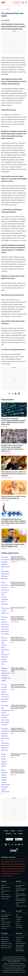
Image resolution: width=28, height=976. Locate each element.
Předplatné (8, 833)
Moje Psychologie (5, 861)
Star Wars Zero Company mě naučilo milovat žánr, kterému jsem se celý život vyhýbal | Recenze (19, 707)
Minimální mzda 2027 (20, 943)
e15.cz (2, 9)
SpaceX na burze (5, 937)
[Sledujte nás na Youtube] (19, 844)
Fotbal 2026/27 (19, 917)
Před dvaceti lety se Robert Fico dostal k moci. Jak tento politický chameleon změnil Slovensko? (18, 584)
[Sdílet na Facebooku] (9, 393)
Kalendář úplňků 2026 (6, 896)
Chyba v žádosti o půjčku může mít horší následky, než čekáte (18, 669)
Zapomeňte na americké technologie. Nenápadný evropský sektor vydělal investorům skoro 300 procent (13, 421)
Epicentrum (3, 885)
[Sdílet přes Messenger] (15, 393)
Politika (3, 911)
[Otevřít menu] (25, 2)
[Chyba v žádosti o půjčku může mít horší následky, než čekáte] (6, 674)
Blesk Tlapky (14, 861)
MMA (17, 915)
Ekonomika (19, 933)
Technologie (4, 933)
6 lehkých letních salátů (21, 906)
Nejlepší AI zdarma (5, 941)
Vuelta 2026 (9, 876)
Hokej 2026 (18, 919)
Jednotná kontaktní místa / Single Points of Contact (13, 970)
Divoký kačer (4, 928)
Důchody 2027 (19, 941)
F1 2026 (17, 923)
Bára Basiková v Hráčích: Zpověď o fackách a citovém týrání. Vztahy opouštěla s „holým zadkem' (18, 771)
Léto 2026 (18, 881)
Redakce (13, 830)
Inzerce (20, 830)
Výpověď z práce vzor (6, 926)
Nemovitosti (9, 866)
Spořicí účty (18, 939)
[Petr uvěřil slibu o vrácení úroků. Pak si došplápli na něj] (14, 535)
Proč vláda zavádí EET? (6, 922)
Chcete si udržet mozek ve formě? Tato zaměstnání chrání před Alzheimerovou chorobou (18, 618)
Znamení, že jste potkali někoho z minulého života (21, 890)
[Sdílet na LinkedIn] (19, 393)
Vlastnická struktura (18, 968)
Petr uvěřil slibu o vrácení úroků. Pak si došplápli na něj (13, 545)
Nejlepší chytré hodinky (6, 943)
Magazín (8, 9)
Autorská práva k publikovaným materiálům (13, 963)
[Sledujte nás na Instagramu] (15, 844)
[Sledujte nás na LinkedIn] (6, 844)
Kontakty (6, 830)
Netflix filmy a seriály (5, 947)
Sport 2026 (19, 911)
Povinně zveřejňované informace (17, 972)
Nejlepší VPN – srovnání (6, 945)
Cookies (23, 967)
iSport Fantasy (9, 864)
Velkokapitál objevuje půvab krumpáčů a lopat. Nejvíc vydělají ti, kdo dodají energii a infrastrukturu (13, 521)
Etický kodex (6, 972)
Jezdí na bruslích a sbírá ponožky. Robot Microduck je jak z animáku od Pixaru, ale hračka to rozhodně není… (18, 639)
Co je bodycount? (5, 898)
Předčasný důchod (20, 937)
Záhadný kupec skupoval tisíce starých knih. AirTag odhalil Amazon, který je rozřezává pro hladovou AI (12, 448)
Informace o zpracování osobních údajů (11, 967)
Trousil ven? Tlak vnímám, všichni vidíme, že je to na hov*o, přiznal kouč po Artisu (18, 686)
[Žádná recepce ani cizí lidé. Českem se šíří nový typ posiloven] (14, 487)
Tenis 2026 (18, 921)
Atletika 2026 (19, 925)
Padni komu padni (5, 924)
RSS (15, 833)
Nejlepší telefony (5, 939)
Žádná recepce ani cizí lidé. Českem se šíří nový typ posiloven (13, 497)
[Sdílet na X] (12, 393)
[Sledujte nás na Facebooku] (12, 844)
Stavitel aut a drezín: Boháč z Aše (18, 608)
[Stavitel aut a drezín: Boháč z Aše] (5, 610)
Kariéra (20, 833)
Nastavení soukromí (8, 968)
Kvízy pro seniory (5, 894)
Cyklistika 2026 (19, 927)
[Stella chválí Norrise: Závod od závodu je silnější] (5, 760)
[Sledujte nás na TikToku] (22, 844)
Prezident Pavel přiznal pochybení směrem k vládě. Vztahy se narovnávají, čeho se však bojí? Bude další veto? (19, 558)
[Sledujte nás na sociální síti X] (9, 844)
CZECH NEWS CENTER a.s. (19, 957)
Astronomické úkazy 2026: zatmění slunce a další (21, 895)
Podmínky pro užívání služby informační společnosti (13, 965)
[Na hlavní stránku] (3, 2)
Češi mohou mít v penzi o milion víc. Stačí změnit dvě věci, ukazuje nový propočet (14, 474)
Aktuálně (3, 881)
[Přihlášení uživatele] (22, 2)
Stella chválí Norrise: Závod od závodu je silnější (19, 754)
